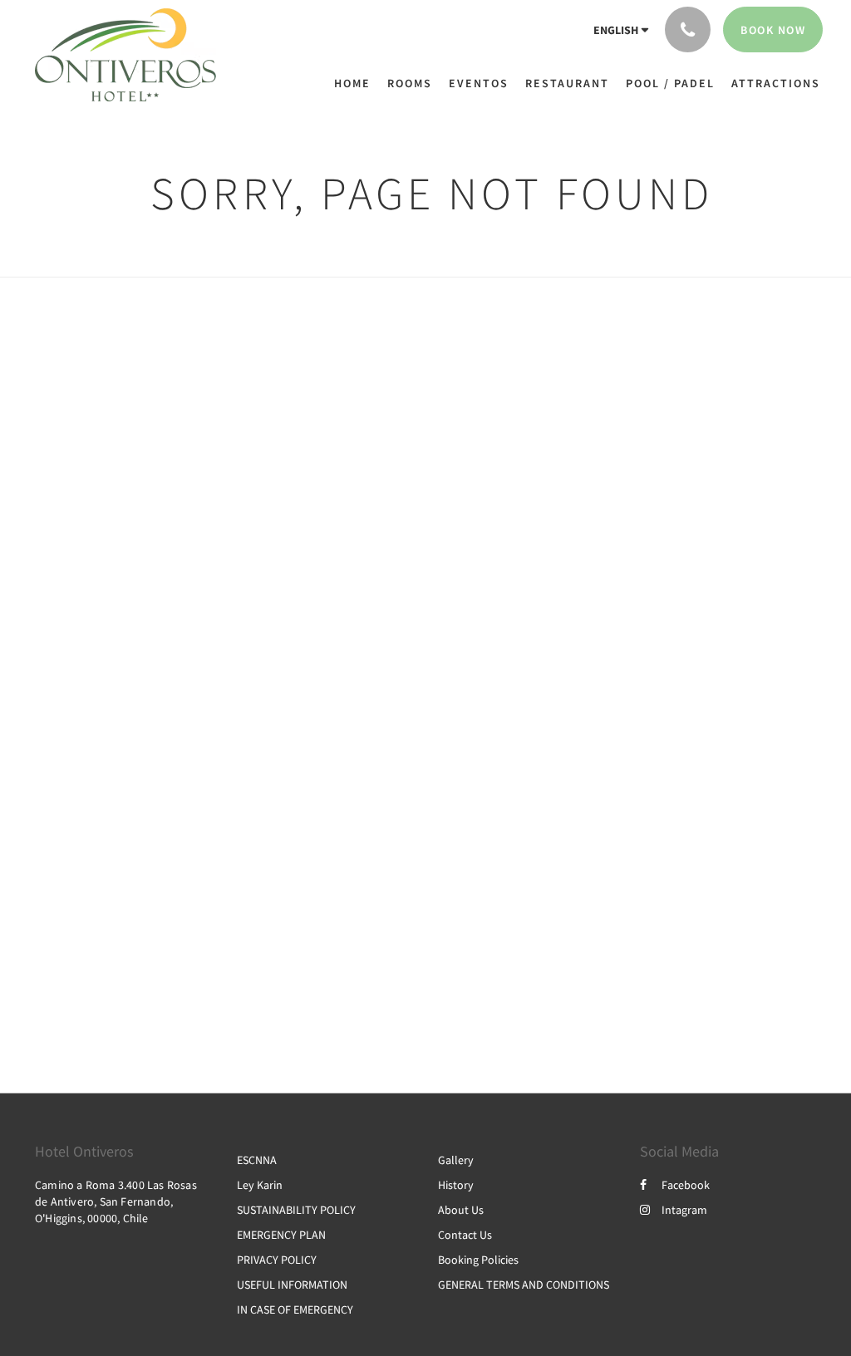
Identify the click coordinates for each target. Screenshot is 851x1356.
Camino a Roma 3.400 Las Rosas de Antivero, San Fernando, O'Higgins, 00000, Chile (116, 1201)
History (456, 1184)
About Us (461, 1209)
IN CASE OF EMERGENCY (295, 1309)
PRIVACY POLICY (277, 1259)
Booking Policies (478, 1259)
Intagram (684, 1209)
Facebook (686, 1184)
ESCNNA (257, 1159)
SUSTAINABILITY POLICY (296, 1209)
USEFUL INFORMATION (292, 1284)
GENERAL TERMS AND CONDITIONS (523, 1284)
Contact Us (465, 1234)
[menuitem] (356, 83)
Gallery (456, 1159)
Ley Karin (260, 1184)
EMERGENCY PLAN (281, 1234)
